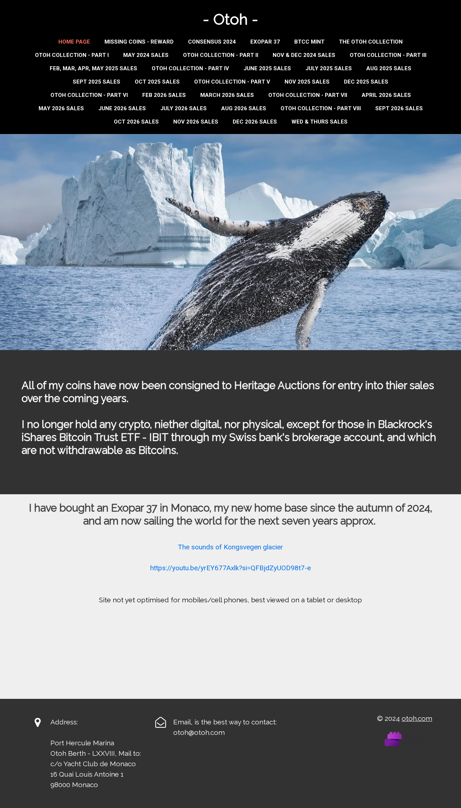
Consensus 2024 (212, 42)
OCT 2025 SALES (157, 82)
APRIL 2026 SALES (386, 95)
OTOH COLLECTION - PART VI (89, 95)
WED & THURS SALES (319, 122)
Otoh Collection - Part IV (190, 68)
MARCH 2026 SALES (227, 95)
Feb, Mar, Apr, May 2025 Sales (93, 68)
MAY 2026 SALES (61, 108)
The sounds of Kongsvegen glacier (230, 547)
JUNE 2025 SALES (267, 68)
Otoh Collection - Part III (388, 55)
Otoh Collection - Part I (72, 55)
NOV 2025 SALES (307, 82)
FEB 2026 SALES (164, 95)
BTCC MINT (309, 42)
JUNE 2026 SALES (122, 108)
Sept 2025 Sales (96, 82)
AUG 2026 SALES (243, 108)
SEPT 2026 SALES (399, 108)
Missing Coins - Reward (139, 42)
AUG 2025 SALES (388, 68)
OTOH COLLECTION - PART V (232, 82)
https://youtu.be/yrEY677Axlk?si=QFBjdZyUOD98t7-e (230, 568)
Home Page (74, 42)
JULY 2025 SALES (328, 68)
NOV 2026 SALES (195, 122)
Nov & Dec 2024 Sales (304, 55)
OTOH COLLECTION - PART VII (307, 95)
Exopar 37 (265, 42)
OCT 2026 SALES (136, 122)
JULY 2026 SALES (183, 108)
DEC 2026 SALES (255, 122)
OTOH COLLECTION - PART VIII (321, 108)
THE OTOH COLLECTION (371, 42)
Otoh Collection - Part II (220, 55)
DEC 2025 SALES (366, 82)
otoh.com (417, 718)
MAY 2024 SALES (146, 55)
